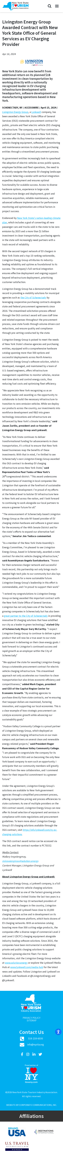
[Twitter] (40, 1054)
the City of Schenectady (33, 297)
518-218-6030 (35, 1038)
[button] (49, 6)
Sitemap (31, 1020)
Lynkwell (36, 112)
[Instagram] (28, 1054)
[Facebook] (22, 1054)
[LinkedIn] (34, 1054)
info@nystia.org (35, 1044)
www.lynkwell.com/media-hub (26, 967)
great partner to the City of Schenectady (26, 615)
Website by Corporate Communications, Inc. (31, 1104)
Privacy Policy (31, 1018)
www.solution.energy (16, 962)
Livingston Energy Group (15, 112)
